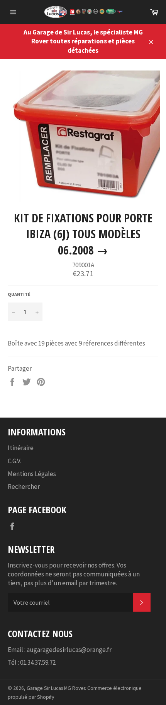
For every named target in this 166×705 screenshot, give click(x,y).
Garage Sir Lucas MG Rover (56, 688)
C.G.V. (14, 461)
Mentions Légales (32, 473)
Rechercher (24, 486)
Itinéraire (21, 448)
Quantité (19, 294)
